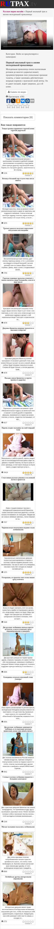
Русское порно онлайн (13, 11)
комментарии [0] (18, 117)
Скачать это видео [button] (18, 92)
